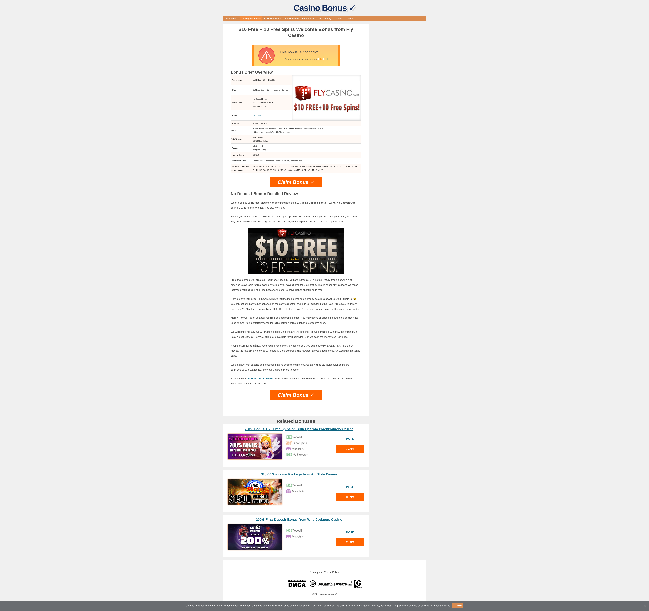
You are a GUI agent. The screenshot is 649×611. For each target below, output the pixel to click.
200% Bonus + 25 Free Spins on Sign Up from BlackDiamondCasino (299, 429)
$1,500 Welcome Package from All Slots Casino (299, 474)
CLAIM (350, 448)
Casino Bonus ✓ (325, 8)
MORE (350, 438)
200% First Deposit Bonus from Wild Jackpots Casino (299, 519)
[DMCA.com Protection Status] (297, 583)
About (350, 18)
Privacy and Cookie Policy (324, 572)
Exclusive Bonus (272, 18)
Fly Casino (257, 115)
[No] (644, 605)
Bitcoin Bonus (291, 18)
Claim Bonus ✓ (296, 182)
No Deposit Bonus (251, 18)
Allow (458, 606)
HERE (329, 59)
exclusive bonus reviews (260, 378)
